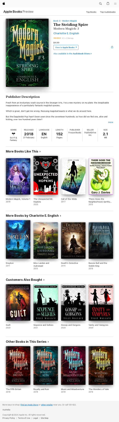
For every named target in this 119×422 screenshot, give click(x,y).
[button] (100, 3)
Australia (6, 410)
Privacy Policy (8, 418)
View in (65, 47)
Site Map (44, 418)
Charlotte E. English (66, 33)
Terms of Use (24, 418)
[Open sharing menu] (112, 47)
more (110, 122)
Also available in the (71, 53)
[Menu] (115, 3)
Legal (35, 418)
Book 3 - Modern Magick (65, 21)
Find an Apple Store (29, 405)
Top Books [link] (91, 12)
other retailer (47, 405)
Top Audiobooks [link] (108, 12)
